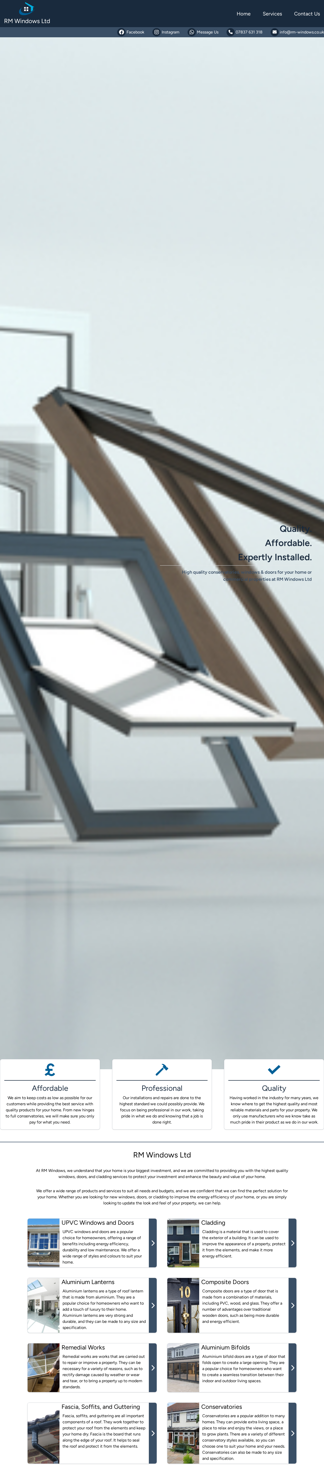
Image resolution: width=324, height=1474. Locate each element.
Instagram (170, 32)
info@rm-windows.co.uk (301, 32)
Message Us (207, 32)
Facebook (135, 32)
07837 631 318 (248, 32)
